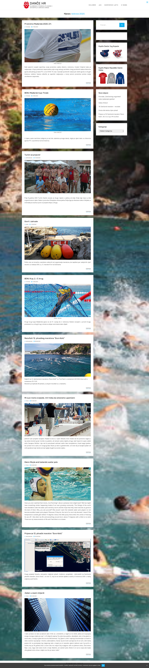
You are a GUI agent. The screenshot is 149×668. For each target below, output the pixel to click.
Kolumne (92, 5)
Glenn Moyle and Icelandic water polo (41, 462)
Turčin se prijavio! (32, 155)
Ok (103, 665)
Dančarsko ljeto (111, 5)
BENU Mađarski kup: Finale (36, 93)
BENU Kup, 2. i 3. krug (33, 278)
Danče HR (38, 3)
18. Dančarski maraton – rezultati (109, 107)
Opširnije (88, 83)
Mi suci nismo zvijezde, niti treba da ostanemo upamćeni (49, 398)
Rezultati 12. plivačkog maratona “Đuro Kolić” (44, 338)
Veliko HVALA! (103, 103)
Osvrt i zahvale (31, 221)
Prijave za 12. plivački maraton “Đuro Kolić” (43, 533)
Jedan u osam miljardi (34, 593)
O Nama (124, 5)
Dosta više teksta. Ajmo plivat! (108, 110)
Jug (100, 5)
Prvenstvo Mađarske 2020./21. (38, 24)
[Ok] (147, 665)
